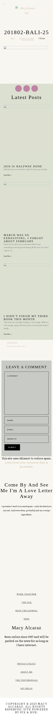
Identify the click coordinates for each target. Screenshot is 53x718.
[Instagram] (44, 4)
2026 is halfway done (23, 166)
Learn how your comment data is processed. (26, 464)
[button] (3, 4)
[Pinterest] (41, 4)
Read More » (8, 175)
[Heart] (48, 4)
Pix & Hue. (29, 712)
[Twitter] (37, 4)
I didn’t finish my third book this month (26, 318)
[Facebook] (17, 654)
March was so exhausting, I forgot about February (23, 238)
